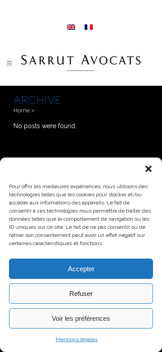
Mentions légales (77, 339)
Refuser (81, 293)
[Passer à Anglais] (72, 26)
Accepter (81, 269)
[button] (148, 168)
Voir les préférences (81, 318)
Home (22, 110)
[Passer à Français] (90, 26)
